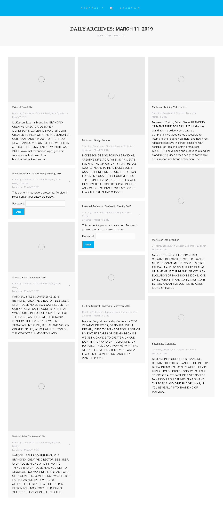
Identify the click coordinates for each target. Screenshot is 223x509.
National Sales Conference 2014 (29, 436)
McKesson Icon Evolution (165, 239)
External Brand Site (22, 107)
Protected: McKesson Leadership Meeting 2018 (36, 173)
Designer (49, 113)
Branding (17, 113)
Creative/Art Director (33, 113)
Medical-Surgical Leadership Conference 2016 (106, 306)
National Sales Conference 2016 (29, 277)
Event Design (121, 312)
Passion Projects (123, 146)
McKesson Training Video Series (169, 107)
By (61, 113)
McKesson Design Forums (96, 140)
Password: (18, 203)
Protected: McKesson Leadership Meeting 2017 (106, 206)
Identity (24, 183)
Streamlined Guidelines (164, 343)
